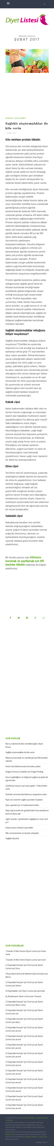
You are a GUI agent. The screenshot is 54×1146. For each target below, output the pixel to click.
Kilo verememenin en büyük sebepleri (22, 833)
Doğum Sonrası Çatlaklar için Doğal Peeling (24, 771)
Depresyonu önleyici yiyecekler (19, 827)
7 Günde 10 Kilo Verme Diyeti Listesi (21, 951)
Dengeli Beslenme (15, 118)
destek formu (10, 1134)
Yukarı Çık (41, 1142)
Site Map (9, 1120)
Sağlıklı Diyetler (12, 838)
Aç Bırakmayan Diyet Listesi (17, 996)
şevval (18, 1030)
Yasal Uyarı (44, 1137)
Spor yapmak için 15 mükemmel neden (22, 805)
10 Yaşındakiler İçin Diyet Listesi (19, 990)
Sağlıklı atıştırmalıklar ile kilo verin (20, 752)
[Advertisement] (29, 96)
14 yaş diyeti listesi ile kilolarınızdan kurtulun (24, 973)
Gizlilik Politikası (29, 1118)
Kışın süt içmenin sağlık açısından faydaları (24, 799)
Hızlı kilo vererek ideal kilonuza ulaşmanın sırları (26, 794)
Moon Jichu (20, 1005)
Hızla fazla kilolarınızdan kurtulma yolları (22, 766)
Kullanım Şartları (42, 1118)
